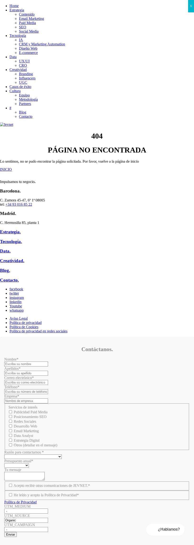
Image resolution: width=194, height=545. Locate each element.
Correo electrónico (19, 378)
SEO (22, 27)
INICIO (6, 169)
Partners (25, 104)
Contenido (27, 14)
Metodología (28, 99)
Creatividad (18, 70)
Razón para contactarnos (24, 452)
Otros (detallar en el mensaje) (35, 445)
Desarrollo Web (25, 426)
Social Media (29, 31)
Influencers (27, 78)
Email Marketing (31, 19)
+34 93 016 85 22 (18, 204)
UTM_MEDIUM (17, 506)
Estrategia (16, 10)
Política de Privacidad (20, 502)
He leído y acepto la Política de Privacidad (46, 495)
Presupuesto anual (18, 461)
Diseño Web (28, 48)
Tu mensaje (12, 470)
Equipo (24, 95)
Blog (22, 112)
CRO (23, 65)
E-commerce (28, 53)
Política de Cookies (23, 327)
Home (14, 6)
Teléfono (11, 387)
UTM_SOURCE (17, 516)
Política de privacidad (25, 323)
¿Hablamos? (169, 529)
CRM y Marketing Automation (42, 44)
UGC (23, 82)
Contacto (25, 116)
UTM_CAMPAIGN (19, 525)
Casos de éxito (20, 87)
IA (21, 40)
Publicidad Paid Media (31, 412)
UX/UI (24, 61)
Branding (26, 74)
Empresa (11, 396)
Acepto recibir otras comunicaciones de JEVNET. (51, 486)
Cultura (15, 91)
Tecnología (17, 36)
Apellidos (12, 368)
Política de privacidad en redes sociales (38, 331)
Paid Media (27, 23)
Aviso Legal (18, 318)
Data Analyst (23, 436)
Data (13, 57)
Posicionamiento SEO (30, 417)
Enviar (10, 534)
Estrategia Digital (27, 440)
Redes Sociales (25, 421)
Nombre (11, 359)
